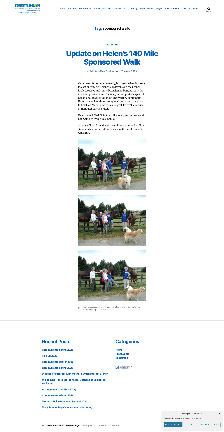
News (119, 349)
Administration (172, 8)
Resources (122, 357)
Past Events (112, 44)
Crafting (133, 8)
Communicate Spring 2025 (57, 367)
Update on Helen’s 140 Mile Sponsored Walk (112, 57)
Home (62, 8)
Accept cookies (173, 425)
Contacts (193, 8)
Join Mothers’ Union (103, 8)
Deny (191, 425)
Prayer (159, 8)
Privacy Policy (89, 425)
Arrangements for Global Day (59, 389)
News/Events (146, 8)
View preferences (210, 425)
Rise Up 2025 (49, 355)
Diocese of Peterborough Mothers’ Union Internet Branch (75, 373)
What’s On (120, 8)
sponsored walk (101, 310)
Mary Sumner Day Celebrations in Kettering (67, 407)
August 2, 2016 (130, 71)
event (83, 307)
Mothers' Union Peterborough (105, 71)
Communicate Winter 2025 (58, 361)
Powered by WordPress (109, 425)
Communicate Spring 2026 (57, 349)
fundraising (92, 307)
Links (184, 8)
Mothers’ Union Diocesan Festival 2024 (64, 401)
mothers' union (119, 307)
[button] (219, 413)
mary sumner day (105, 307)
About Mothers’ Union (78, 8)
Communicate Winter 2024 (58, 395)
